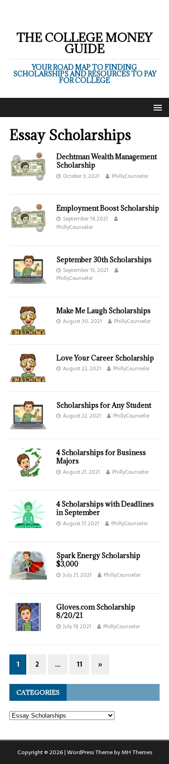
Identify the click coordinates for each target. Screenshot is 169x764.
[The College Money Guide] (84, 15)
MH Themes (137, 752)
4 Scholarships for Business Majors (101, 456)
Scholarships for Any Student (103, 405)
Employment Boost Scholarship (107, 208)
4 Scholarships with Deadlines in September (105, 508)
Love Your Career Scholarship (105, 357)
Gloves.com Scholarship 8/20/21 (95, 611)
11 (79, 664)
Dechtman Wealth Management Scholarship (106, 160)
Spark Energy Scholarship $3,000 (98, 559)
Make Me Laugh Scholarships (103, 310)
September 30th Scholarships (104, 259)
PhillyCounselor (130, 176)
